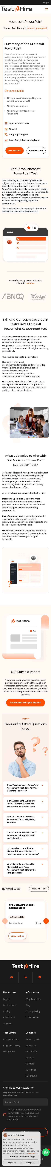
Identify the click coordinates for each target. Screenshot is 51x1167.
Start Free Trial (25, 575)
